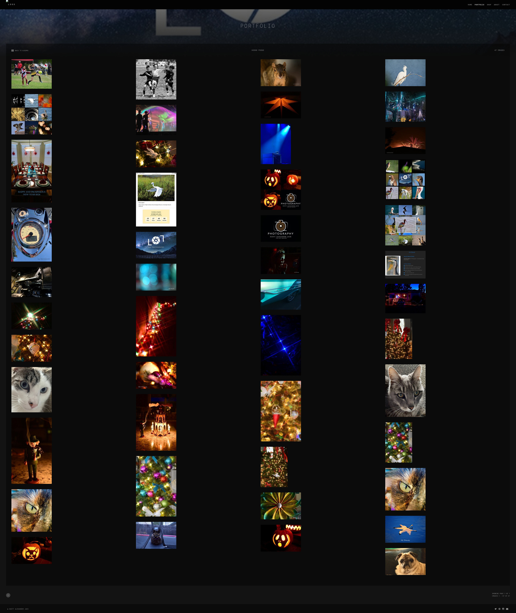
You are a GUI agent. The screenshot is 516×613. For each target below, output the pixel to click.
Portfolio (479, 5)
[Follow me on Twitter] (496, 608)
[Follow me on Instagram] (503, 608)
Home (470, 5)
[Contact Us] (507, 608)
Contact (506, 5)
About (496, 5)
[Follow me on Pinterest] (500, 608)
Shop (489, 5)
